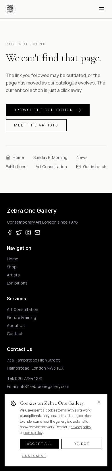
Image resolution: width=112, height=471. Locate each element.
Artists (13, 275)
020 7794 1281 (29, 378)
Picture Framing (21, 317)
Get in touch (94, 166)
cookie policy (33, 432)
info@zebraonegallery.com (44, 386)
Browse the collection (44, 109)
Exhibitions (16, 166)
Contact (15, 333)
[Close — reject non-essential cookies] (99, 402)
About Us (16, 325)
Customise (34, 455)
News (82, 157)
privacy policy (80, 426)
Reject (81, 443)
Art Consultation (51, 166)
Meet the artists (36, 125)
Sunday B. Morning (50, 157)
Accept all (39, 443)
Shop (12, 267)
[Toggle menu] (101, 9)
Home (18, 157)
